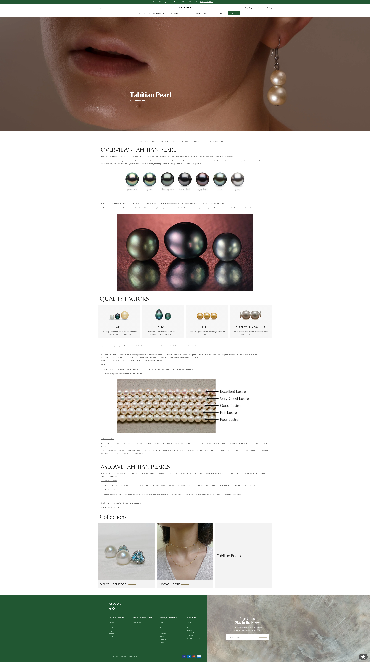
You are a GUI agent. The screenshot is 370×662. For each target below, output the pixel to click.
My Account (191, 625)
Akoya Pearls (169, 584)
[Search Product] (99, 7)
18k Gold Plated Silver (140, 625)
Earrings (111, 622)
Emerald (163, 633)
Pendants (112, 625)
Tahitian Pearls (229, 555)
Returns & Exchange (190, 631)
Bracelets (112, 633)
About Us (190, 622)
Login (247, 8)
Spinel (162, 636)
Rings (110, 631)
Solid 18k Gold (138, 622)
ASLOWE (123, 656)
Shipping (190, 628)
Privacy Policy (191, 635)
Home (132, 101)
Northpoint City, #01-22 (206, 2)
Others (111, 636)
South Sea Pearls (114, 584)
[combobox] (112, 8)
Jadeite (162, 625)
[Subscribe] (263, 637)
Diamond (163, 639)
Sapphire (163, 631)
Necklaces (112, 628)
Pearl (161, 622)
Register (251, 8)
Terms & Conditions (193, 638)
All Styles (111, 639)
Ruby (162, 628)
